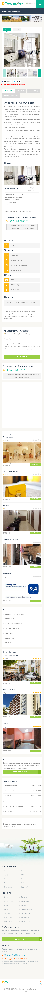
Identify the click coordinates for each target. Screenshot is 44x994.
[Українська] (30, 3)
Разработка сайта (10, 879)
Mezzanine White (11, 471)
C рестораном (10, 619)
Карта (17, 29)
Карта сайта (25, 887)
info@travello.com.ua (16, 958)
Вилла (6, 905)
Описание (8, 91)
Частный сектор (9, 921)
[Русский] (21, 3)
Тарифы (6, 875)
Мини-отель (25, 901)
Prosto (6, 505)
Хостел (6, 909)
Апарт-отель (25, 921)
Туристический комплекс (30, 909)
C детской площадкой (13, 623)
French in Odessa (10, 540)
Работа (23, 883)
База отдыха (8, 917)
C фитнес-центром (12, 628)
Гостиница (24, 897)
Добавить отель (9, 883)
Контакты (24, 871)
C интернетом (10, 638)
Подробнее (35, 464)
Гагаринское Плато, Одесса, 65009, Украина (20, 334)
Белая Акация (9, 690)
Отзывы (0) (33, 91)
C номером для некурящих (15, 614)
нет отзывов (36, 339)
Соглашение (25, 879)
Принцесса (8, 437)
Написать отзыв (11, 95)
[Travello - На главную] (5, 982)
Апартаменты (26, 905)
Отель (6, 897)
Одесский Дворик (11, 655)
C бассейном (9, 633)
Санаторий (25, 917)
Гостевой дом (8, 901)
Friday (5, 724)
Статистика (8, 887)
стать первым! (30, 302)
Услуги (21, 91)
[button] (36, 50)
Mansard (7, 574)
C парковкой (9, 643)
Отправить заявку (20, 772)
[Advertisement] (22, 405)
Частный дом (25, 913)
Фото (7, 29)
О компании (8, 871)
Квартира (7, 913)
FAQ (22, 875)
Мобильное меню (40, 4)
